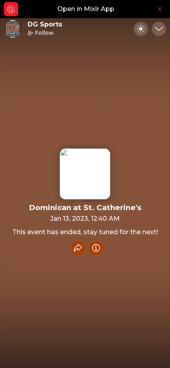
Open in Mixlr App (85, 9)
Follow (44, 32)
